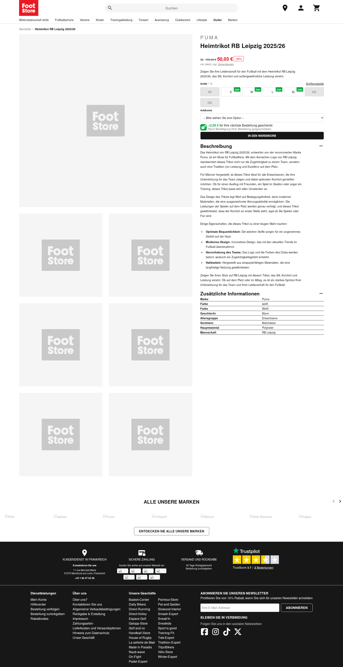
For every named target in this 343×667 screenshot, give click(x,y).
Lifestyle (202, 20)
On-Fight (135, 656)
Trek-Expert (166, 637)
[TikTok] (227, 632)
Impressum (80, 618)
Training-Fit (166, 633)
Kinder (100, 20)
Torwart (143, 20)
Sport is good (167, 628)
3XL (209, 102)
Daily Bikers (137, 604)
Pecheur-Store (168, 599)
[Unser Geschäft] (285, 8)
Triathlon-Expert (169, 642)
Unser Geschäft (83, 637)
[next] (340, 501)
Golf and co (137, 628)
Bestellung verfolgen (45, 609)
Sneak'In (164, 618)
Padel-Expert (138, 661)
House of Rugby (140, 637)
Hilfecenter (38, 604)
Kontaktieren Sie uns (84, 565)
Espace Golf (137, 618)
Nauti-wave (137, 652)
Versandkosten (226, 64)
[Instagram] (216, 632)
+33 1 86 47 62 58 (84, 578)
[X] (238, 632)
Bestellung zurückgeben (199, 568)
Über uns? (80, 599)
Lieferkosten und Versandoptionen (97, 628)
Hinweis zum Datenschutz (91, 633)
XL (297, 91)
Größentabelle (315, 84)
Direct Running (139, 609)
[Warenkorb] (317, 8)
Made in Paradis (140, 647)
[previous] (333, 501)
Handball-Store (139, 633)
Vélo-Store (165, 652)
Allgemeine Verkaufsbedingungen (96, 609)
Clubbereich (182, 20)
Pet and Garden (169, 604)
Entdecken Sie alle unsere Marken (171, 531)
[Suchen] (110, 8)
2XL (314, 92)
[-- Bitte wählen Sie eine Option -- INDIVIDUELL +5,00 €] (262, 117)
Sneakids (164, 623)
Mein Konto (39, 599)
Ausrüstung (162, 20)
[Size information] (211, 83)
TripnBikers (166, 647)
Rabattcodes (39, 618)
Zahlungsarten (83, 623)
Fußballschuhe (64, 20)
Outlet (217, 20)
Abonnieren (297, 607)
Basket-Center (139, 599)
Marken (233, 20)
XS (210, 92)
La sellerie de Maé (142, 642)
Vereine (85, 20)
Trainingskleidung (121, 20)
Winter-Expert (167, 656)
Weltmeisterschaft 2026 (34, 20)
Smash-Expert (168, 613)
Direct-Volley (138, 613)
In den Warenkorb (262, 136)
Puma (209, 37)
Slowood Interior (169, 609)
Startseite (25, 29)
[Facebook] (204, 632)
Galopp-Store (138, 623)
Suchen (172, 8)
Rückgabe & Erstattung (89, 613)
